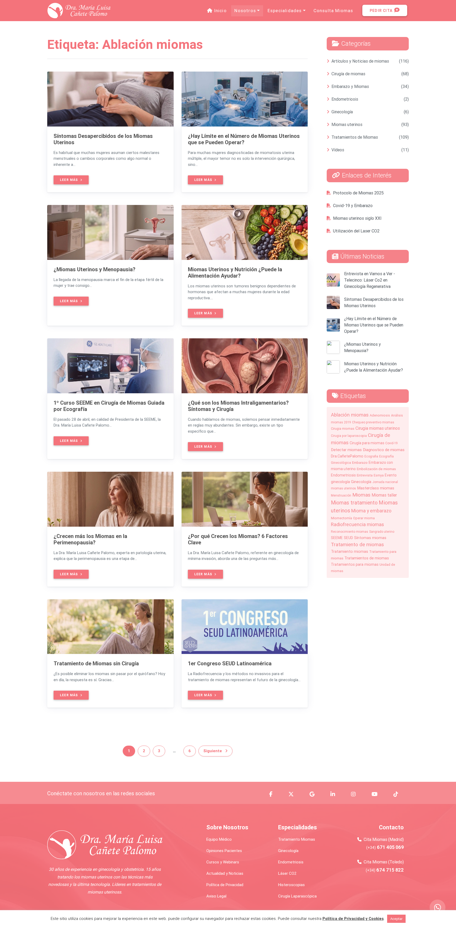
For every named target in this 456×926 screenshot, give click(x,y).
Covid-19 (391, 443)
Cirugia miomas (342, 428)
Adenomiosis (380, 415)
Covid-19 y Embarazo (353, 205)
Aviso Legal (216, 896)
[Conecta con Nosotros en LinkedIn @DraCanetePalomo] (336, 794)
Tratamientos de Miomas (354, 137)
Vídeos (337, 149)
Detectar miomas (346, 449)
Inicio (221, 10)
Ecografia (371, 456)
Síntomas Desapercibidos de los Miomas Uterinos (103, 139)
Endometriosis (344, 99)
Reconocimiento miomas (349, 532)
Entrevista (365, 475)
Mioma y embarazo (371, 511)
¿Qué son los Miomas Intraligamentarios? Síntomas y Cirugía (238, 405)
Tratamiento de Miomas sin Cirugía (96, 663)
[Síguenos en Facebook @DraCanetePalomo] (274, 794)
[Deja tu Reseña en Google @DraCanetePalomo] (315, 794)
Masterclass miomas (375, 487)
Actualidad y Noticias (224, 873)
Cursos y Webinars (222, 861)
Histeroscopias (291, 884)
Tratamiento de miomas (357, 544)
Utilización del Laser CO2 (356, 230)
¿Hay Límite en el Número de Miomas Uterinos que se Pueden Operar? (244, 139)
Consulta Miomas (333, 10)
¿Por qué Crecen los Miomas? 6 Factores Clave (238, 539)
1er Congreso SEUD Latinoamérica (230, 663)
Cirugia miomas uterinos (377, 428)
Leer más (69, 180)
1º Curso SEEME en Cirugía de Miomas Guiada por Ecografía (109, 405)
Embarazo (360, 462)
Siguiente (213, 750)
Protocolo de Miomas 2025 (358, 192)
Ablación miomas (350, 414)
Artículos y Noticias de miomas (360, 61)
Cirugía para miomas (367, 443)
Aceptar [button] (396, 918)
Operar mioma (364, 518)
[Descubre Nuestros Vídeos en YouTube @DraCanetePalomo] (377, 794)
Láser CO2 (287, 873)
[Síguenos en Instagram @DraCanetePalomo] (356, 794)
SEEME (337, 537)
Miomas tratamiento (354, 502)
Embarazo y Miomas (350, 86)
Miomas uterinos (346, 124)
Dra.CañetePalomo (347, 456)
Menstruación (341, 495)
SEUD (348, 537)
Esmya (379, 475)
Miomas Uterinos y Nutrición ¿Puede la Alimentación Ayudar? (235, 272)
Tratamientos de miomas (366, 557)
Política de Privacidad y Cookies (353, 918)
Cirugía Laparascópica (297, 896)
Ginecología (342, 111)
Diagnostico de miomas (384, 449)
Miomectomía (341, 518)
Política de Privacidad (224, 884)
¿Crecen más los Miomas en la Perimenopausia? (90, 539)
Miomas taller (384, 495)
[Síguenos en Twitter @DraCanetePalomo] (294, 794)
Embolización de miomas (376, 468)
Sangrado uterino (381, 532)
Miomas (361, 495)
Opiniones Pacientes (224, 850)
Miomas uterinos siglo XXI (357, 218)
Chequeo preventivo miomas (373, 422)
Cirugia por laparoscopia (349, 436)
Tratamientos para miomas (354, 564)
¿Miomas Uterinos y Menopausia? (94, 269)
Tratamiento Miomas (296, 839)
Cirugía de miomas (348, 73)
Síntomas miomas (370, 537)
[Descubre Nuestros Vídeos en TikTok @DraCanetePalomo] (399, 794)
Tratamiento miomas (349, 551)
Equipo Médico (219, 839)
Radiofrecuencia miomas (357, 524)
